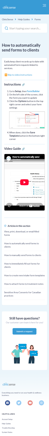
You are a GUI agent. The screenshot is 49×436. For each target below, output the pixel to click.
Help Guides (24, 19)
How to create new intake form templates (24, 275)
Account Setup (7, 419)
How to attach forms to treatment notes (23, 283)
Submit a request (24, 331)
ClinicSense (7, 19)
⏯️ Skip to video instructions (18, 74)
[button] (44, 5)
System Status (7, 432)
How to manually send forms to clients (22, 255)
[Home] (9, 7)
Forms (38, 19)
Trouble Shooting (8, 428)
